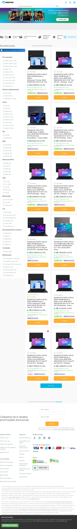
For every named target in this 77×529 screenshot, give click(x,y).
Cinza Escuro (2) (10, 215)
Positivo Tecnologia (6, 462)
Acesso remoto (24, 451)
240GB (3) (8, 150)
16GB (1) (7, 236)
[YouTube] (49, 438)
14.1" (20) (8, 184)
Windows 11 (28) (10, 98)
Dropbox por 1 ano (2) (12, 258)
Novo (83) (8, 251)
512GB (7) (8, 242)
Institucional (4, 438)
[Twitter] (44, 438)
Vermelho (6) (9, 226)
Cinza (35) (8, 212)
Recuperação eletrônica (23, 464)
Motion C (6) (9, 117)
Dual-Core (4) (9, 75)
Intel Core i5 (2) (10, 80)
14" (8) (7, 187)
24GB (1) (7, 166)
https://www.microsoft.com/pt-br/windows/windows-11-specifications (38, 509)
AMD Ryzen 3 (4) (10, 61)
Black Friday (4, 475)
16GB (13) (8, 163)
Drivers (21, 457)
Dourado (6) (9, 221)
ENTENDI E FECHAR (10, 525)
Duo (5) (7, 106)
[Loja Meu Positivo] (8, 2)
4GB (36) (8, 171)
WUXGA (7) (8, 205)
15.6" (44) (8, 190)
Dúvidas (21, 454)
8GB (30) (8, 174)
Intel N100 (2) (9, 83)
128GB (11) (8, 233)
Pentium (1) (9, 86)
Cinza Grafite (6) (10, 218)
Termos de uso (5, 441)
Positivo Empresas (6, 465)
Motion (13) (8, 114)
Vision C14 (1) (9, 125)
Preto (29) (8, 223)
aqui (54, 521)
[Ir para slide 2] (37, 20)
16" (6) (7, 193)
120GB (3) (8, 145)
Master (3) (8, 111)
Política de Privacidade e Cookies (64, 429)
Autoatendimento (25, 438)
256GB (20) (8, 153)
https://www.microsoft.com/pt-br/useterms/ (59, 501)
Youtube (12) (9, 275)
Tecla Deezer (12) (10, 270)
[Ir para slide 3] (39, 20)
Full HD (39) (9, 199)
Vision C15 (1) (9, 128)
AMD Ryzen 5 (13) (11, 63)
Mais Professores (5, 478)
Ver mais (51, 386)
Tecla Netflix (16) (10, 272)
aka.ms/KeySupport (14, 497)
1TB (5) (7, 135)
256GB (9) (8, 239)
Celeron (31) (9, 72)
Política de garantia (6, 444)
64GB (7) (8, 244)
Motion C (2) (9, 267)
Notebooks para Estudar (8, 481)
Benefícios (72, 37)
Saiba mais (58, 401)
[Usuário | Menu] (66, 2)
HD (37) (7, 202)
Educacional (4, 472)
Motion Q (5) (9, 120)
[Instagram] (39, 438)
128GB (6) (8, 148)
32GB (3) (8, 169)
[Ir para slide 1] (35, 20)
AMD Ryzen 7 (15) (11, 66)
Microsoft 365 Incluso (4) (13, 264)
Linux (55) (8, 93)
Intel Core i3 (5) (10, 78)
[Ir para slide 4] (41, 20)
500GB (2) (8, 138)
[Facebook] (34, 438)
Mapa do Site (4, 452)
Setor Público (4, 468)
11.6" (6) (7, 181)
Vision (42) (8, 122)
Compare (33, 72)
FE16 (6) (7, 108)
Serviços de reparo (25, 473)
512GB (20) (8, 156)
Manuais (22, 460)
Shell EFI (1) (9, 96)
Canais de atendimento (23, 447)
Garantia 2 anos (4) (11, 261)
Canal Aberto (23, 477)
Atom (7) (8, 69)
